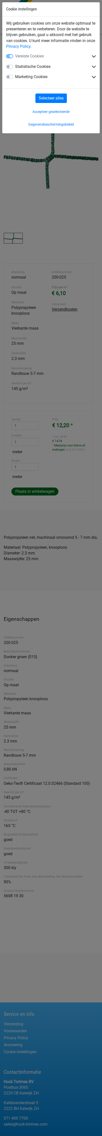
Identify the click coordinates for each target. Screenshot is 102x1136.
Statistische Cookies (33, 66)
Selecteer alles (51, 98)
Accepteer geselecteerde (51, 112)
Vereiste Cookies (29, 56)
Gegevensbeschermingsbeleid (51, 124)
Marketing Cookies (31, 76)
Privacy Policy (18, 46)
